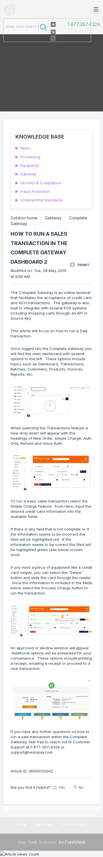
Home (20, 824)
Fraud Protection (32, 191)
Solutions (45, 824)
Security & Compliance (38, 183)
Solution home (25, 217)
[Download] (40, 435)
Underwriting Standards (39, 200)
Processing (27, 157)
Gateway (25, 174)
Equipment (27, 165)
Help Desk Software (37, 842)
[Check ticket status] (53, 32)
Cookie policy (74, 824)
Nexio (22, 148)
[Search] (42, 26)
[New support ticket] (53, 24)
